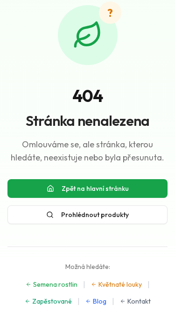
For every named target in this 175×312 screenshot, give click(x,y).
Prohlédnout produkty (95, 214)
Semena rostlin (55, 284)
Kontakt (139, 301)
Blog (99, 301)
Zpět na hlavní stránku (95, 188)
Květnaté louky (120, 284)
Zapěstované (52, 301)
